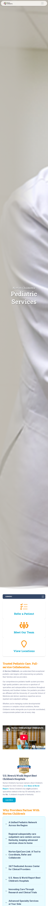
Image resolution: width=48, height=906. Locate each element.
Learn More (9, 800)
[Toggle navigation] (42, 3)
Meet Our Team (24, 632)
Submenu (8, 596)
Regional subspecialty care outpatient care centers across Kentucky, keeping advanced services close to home (24, 839)
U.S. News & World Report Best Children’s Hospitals (24, 879)
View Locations (24, 651)
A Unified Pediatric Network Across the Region (23, 824)
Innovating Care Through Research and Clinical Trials (23, 891)
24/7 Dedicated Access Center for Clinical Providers (24, 868)
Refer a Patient (24, 614)
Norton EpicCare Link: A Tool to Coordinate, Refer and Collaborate (25, 854)
